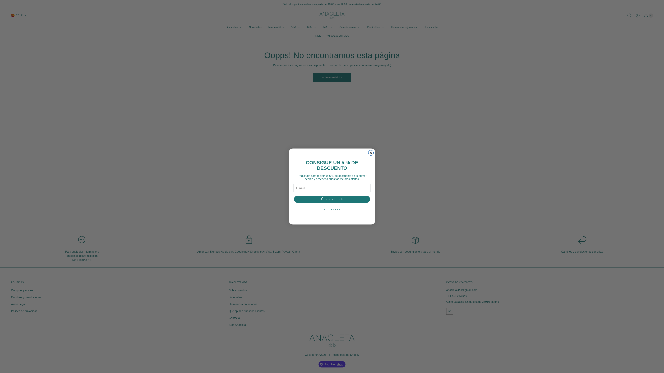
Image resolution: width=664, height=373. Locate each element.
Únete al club (332, 199)
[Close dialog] (371, 152)
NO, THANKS (332, 209)
